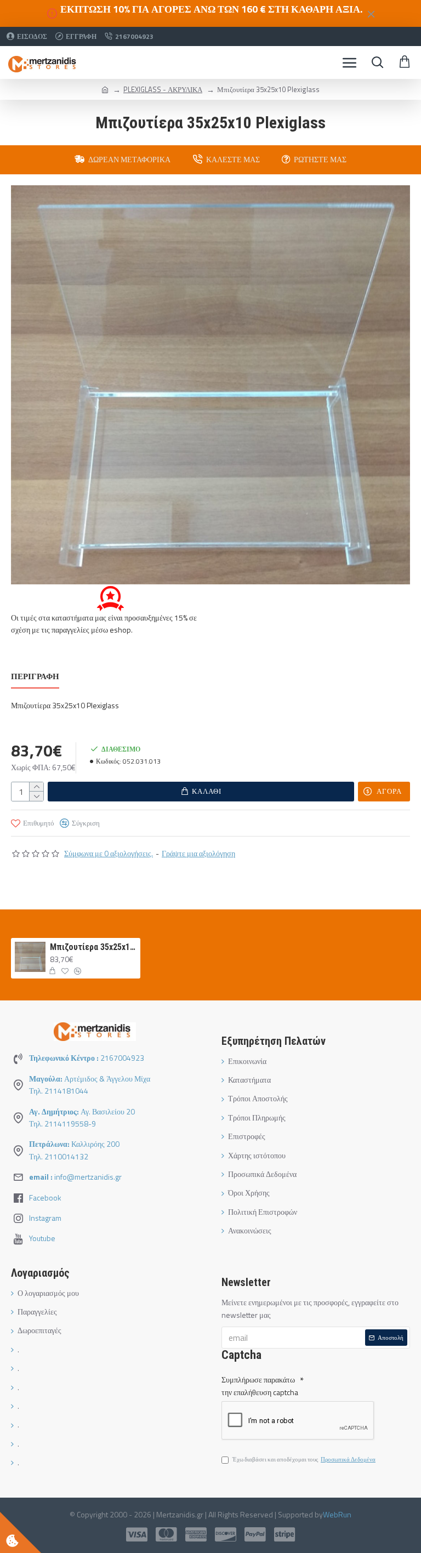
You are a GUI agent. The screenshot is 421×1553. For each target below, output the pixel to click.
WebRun (337, 1514)
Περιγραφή (35, 677)
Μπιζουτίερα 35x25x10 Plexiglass (93, 947)
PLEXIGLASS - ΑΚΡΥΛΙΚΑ (162, 89)
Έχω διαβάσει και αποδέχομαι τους (304, 1459)
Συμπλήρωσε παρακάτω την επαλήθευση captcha (259, 1385)
